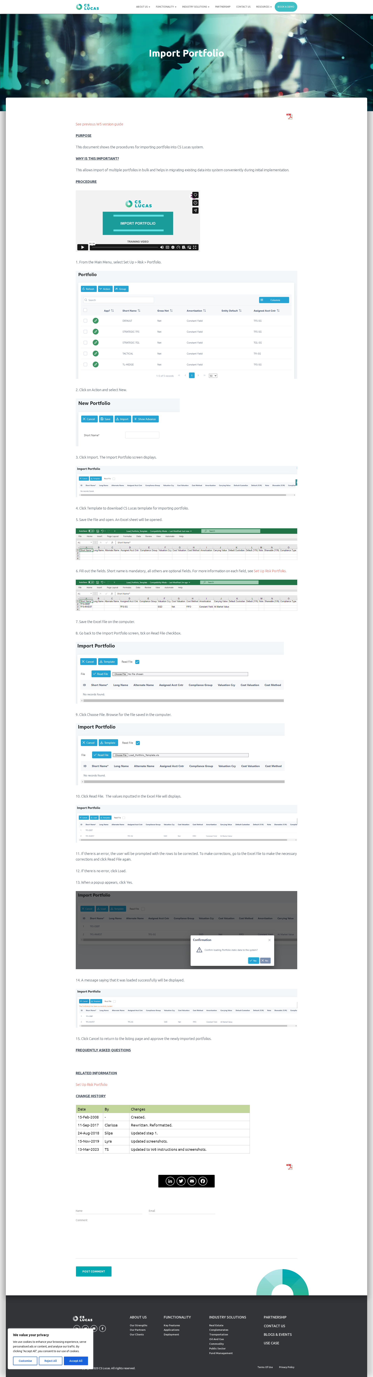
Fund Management (221, 1353)
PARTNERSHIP (275, 1317)
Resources (263, 6)
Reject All (50, 1360)
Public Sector (217, 1348)
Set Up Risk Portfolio (270, 571)
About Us (142, 6)
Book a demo (286, 6)
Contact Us (243, 6)
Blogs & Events (278, 1334)
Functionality (165, 6)
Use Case (271, 1343)
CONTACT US (274, 1326)
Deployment (171, 1334)
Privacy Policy (286, 1367)
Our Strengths (138, 1325)
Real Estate (216, 1325)
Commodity (216, 1343)
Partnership (222, 6)
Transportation (218, 1334)
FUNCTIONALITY (177, 1317)
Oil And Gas (216, 1339)
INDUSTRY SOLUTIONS (227, 1317)
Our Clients (137, 1334)
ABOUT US (138, 1317)
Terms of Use (265, 1367)
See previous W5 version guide (99, 124)
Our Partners (138, 1329)
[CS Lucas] (87, 6)
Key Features (172, 1325)
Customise (25, 1360)
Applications (171, 1329)
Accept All (75, 1360)
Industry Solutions (194, 6)
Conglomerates (218, 1329)
